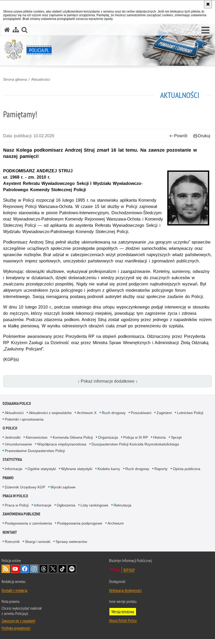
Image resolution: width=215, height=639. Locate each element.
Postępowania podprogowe (79, 523)
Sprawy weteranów (71, 541)
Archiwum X (86, 413)
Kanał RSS (6, 569)
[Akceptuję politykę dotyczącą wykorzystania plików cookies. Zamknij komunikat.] (208, 4)
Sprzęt (176, 437)
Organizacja (108, 437)
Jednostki (12, 437)
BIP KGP (129, 569)
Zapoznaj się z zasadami (18, 620)
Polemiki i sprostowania (24, 419)
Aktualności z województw (50, 413)
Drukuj (204, 136)
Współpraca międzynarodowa (61, 444)
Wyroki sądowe (63, 487)
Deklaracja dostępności (125, 590)
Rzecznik (12, 541)
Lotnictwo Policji (190, 413)
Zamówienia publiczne (21, 514)
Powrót (180, 136)
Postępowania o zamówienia (28, 523)
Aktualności (40, 79)
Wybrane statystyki (76, 469)
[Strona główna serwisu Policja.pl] (7, 29)
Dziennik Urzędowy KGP (25, 487)
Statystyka (12, 459)
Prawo (8, 478)
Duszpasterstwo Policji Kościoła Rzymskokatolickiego (135, 444)
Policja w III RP (135, 437)
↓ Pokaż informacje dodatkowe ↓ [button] (108, 381)
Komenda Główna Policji (73, 437)
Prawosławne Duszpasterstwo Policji (35, 451)
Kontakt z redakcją (14, 590)
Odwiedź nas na (15, 569)
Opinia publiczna (186, 469)
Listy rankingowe (94, 505)
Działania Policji (17, 403)
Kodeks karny (109, 469)
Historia (159, 437)
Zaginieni (164, 413)
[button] (205, 30)
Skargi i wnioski (37, 541)
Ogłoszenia (66, 505)
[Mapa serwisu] (16, 29)
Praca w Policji (15, 496)
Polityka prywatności (16, 628)
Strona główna (15, 79)
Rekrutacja (122, 505)
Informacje (13, 469)
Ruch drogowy (114, 413)
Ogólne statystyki (42, 469)
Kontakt (10, 532)
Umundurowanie (18, 444)
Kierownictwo (36, 437)
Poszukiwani (141, 413)
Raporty (161, 469)
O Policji (10, 428)
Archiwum (116, 523)
